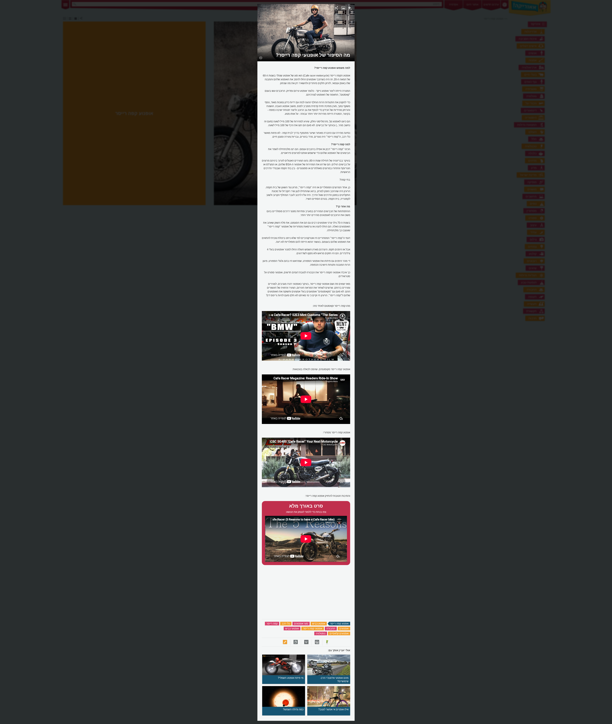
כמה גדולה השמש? (293, 709)
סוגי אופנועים (301, 623)
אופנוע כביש (318, 623)
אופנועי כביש (292, 628)
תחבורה (330, 628)
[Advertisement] (396, 52)
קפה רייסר (272, 623)
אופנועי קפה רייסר (312, 628)
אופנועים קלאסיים (339, 633)
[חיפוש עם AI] (350, 8)
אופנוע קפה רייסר (339, 623)
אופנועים (344, 628)
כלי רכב (286, 623)
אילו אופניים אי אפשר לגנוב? (333, 709)
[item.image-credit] (261, 57)
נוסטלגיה (320, 633)
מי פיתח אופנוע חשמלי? (290, 678)
